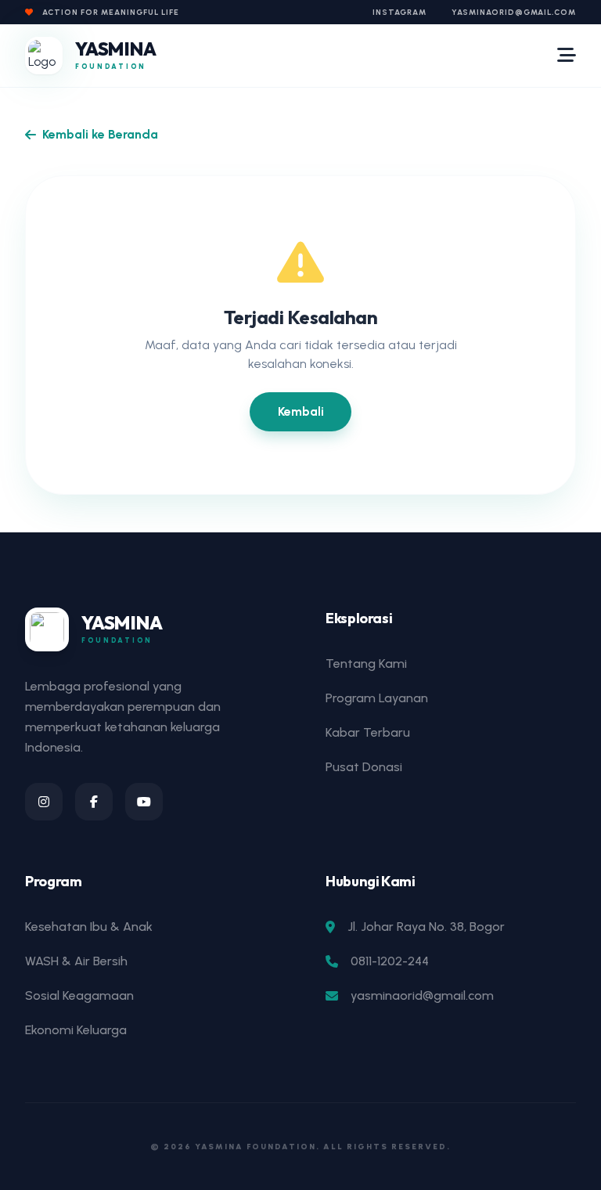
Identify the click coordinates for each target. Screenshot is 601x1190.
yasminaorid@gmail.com (514, 12)
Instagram (399, 12)
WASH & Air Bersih (76, 961)
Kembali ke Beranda (100, 134)
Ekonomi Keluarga (76, 1029)
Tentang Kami (366, 663)
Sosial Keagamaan (79, 995)
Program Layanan (377, 698)
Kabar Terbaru (368, 732)
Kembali (301, 411)
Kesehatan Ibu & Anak (89, 926)
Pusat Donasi (364, 766)
